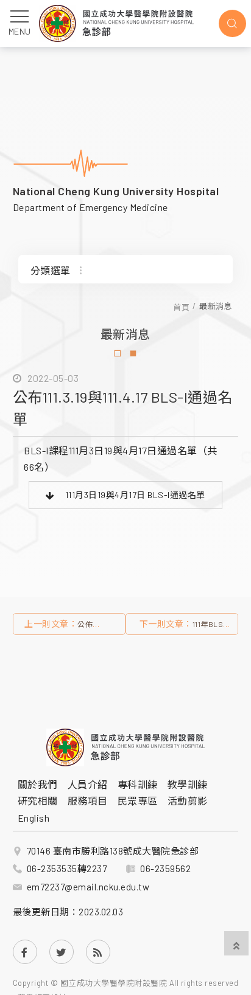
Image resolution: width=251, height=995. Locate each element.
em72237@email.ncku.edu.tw (88, 886)
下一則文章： (182, 627)
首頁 (181, 306)
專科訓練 (138, 784)
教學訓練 (188, 784)
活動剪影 (188, 800)
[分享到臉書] (25, 952)
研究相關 (38, 800)
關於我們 (38, 784)
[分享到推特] (61, 952)
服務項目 (88, 800)
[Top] (236, 944)
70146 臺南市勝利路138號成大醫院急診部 (113, 850)
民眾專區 (138, 800)
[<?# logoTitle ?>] (116, 23)
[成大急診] (125, 747)
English (34, 817)
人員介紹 (88, 784)
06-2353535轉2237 (67, 868)
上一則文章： (67, 627)
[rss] (98, 952)
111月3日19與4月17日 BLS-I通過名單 (135, 495)
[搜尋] (232, 23)
